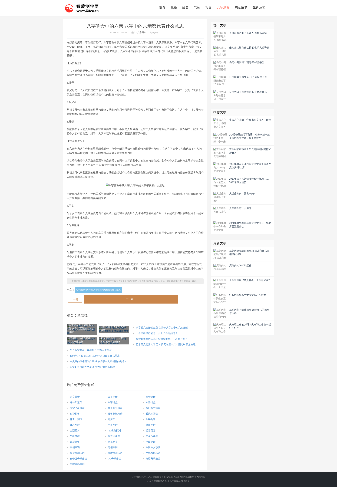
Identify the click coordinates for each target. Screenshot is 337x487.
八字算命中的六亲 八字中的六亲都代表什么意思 (98, 290)
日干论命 (113, 397)
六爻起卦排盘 (115, 408)
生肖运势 (259, 7)
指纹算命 (151, 441)
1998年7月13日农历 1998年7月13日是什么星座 (95, 355)
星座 (174, 7)
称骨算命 (151, 397)
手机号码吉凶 (153, 453)
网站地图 (201, 477)
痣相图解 (113, 447)
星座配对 (151, 425)
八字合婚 (151, 419)
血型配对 (75, 430)
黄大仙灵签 (114, 436)
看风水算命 (152, 413)
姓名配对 (75, 425)
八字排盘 (113, 402)
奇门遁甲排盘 (153, 408)
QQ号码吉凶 (114, 458)
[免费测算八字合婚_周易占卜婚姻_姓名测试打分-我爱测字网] (82, 8)
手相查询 (75, 447)
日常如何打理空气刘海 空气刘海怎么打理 (92, 367)
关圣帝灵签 (152, 436)
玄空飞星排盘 (77, 408)
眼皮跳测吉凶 (77, 453)
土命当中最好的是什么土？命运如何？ (157, 333)
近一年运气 (76, 402)
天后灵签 (75, 441)
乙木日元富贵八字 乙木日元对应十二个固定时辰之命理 (166, 344)
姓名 (185, 7)
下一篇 (129, 299)
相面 (208, 7)
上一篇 (74, 299)
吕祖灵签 (75, 436)
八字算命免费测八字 (156, 480)
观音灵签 (151, 430)
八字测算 (223, 7)
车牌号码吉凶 (77, 464)
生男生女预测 (153, 447)
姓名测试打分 (115, 413)
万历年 (111, 419)
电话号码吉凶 (153, 458)
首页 (162, 7)
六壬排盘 (151, 402)
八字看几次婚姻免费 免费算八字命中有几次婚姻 (162, 327)
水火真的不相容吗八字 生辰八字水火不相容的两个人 (98, 361)
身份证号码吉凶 (78, 458)
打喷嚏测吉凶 (115, 453)
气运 (197, 7)
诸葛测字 (113, 441)
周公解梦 (241, 7)
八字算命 (75, 397)
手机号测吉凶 (173, 480)
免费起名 (75, 413)
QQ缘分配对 (114, 430)
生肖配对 (113, 425)
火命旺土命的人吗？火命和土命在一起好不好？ (161, 339)
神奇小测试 (76, 419)
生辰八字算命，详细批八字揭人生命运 (91, 350)
